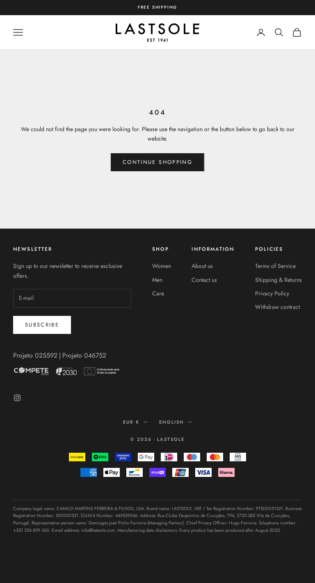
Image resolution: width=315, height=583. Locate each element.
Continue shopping (157, 162)
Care (158, 293)
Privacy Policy (272, 293)
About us (202, 266)
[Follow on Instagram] (17, 398)
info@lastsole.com (98, 530)
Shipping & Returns (278, 280)
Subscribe (42, 325)
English (171, 422)
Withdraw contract (277, 307)
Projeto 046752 (84, 355)
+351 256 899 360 (31, 530)
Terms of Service (275, 266)
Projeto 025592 (35, 355)
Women (161, 266)
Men (157, 280)
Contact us (204, 280)
